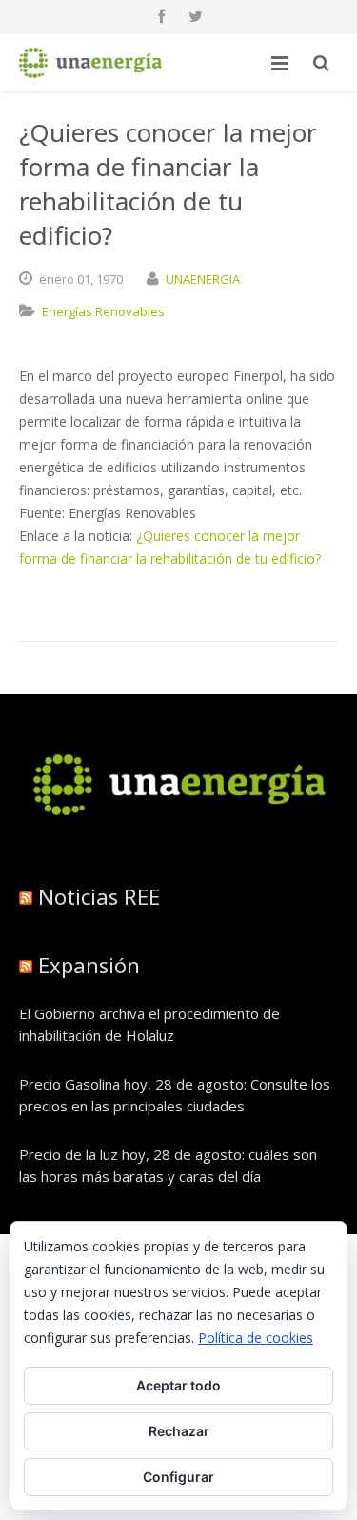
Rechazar (179, 1431)
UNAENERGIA (203, 279)
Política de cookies (255, 1338)
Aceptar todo (178, 1385)
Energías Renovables (103, 311)
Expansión (89, 964)
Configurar (178, 1477)
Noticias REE (99, 896)
